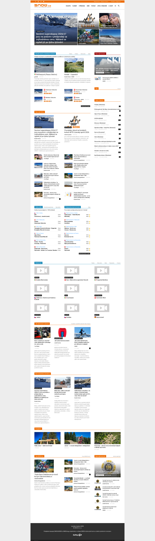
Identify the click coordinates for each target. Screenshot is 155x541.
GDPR (82, 526)
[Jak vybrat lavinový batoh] (62, 332)
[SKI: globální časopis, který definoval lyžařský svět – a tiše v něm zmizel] (107, 66)
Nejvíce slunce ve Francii (72, 233)
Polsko (76, 53)
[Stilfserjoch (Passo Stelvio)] (47, 65)
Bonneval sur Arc (68, 236)
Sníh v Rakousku (40, 219)
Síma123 (96, 157)
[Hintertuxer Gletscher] (38, 92)
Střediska (82, 6)
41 (119, 138)
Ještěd (38, 317)
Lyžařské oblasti (40, 31)
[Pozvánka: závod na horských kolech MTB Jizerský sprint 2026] (88, 20)
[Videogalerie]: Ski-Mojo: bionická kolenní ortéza (107, 109)
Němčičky (67, 216)
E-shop (111, 6)
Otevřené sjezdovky (48, 207)
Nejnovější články (39, 112)
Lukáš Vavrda (57, 342)
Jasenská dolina (68, 241)
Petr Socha (105, 496)
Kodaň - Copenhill (71, 74)
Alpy (89, 207)
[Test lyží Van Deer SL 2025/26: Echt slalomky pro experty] (97, 481)
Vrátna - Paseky (38, 241)
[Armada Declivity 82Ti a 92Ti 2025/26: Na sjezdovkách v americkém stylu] (97, 488)
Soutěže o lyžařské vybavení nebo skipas (80, 323)
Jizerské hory (37, 314)
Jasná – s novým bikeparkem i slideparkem (77, 445)
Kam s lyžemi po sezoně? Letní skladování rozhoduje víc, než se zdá (42, 342)
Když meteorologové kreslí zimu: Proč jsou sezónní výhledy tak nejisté (81, 184)
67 (119, 106)
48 (119, 133)
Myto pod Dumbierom (70, 243)
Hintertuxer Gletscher (51, 89)
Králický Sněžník (38, 295)
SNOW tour (37, 443)
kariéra (78, 526)
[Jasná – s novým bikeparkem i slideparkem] (77, 441)
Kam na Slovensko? (99, 132)
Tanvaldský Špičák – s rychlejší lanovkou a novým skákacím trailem (82, 479)
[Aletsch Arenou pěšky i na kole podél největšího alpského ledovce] (68, 488)
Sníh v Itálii (39, 226)
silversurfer (96, 111)
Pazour (45, 91)
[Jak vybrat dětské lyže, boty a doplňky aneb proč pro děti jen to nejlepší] (82, 332)
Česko (70, 53)
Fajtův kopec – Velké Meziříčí (72, 214)
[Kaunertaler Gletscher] (68, 91)
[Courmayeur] (77, 288)
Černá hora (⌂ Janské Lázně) (42, 216)
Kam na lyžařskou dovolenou (42, 373)
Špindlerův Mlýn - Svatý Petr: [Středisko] (104, 127)
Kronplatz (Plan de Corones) (42, 230)
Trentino (97, 277)
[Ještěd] (47, 308)
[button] (119, 5)
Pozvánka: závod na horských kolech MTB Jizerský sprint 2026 (76, 131)
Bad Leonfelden (68, 221)
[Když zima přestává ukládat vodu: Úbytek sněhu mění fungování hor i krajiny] (68, 165)
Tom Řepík (46, 158)
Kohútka (68, 317)
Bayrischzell (100, 317)
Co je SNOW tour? (86, 456)
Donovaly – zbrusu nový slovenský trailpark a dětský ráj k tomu (52, 194)
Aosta (66, 295)
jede (95, 147)
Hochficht (67, 223)
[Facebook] (35, 1)
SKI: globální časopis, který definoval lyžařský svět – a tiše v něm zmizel (107, 69)
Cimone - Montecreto (70, 230)
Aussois (66, 235)
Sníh (88, 6)
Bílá (35, 214)
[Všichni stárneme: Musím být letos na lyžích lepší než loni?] (110, 20)
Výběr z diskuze (99, 100)
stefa (95, 134)
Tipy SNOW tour (39, 456)
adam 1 (96, 152)
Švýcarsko (111, 263)
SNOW (104, 81)
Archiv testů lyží (116, 456)
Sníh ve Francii (40, 233)
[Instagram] (38, 1)
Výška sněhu (38, 207)
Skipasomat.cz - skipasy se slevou (101, 1)
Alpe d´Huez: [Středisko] (100, 114)
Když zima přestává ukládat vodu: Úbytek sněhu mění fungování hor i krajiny (81, 165)
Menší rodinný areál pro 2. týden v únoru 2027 (106, 146)
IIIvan (95, 138)
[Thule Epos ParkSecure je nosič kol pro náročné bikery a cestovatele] (88, 36)
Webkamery (38, 263)
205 (119, 152)
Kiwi (45, 99)
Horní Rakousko (98, 295)
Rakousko (83, 53)
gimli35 (36, 76)
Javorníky (67, 314)
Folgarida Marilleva (102, 280)
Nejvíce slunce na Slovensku (73, 240)
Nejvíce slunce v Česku (72, 213)
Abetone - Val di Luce (70, 228)
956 (119, 124)
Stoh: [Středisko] (98, 137)
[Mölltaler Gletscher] (38, 100)
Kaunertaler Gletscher (81, 89)
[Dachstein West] (107, 288)
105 (119, 143)
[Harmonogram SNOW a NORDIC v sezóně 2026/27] (97, 79)
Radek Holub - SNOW (69, 76)
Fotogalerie (38, 428)
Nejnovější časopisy (100, 53)
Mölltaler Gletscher (51, 97)
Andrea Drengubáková (79, 160)
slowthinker (97, 124)
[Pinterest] (41, 1)
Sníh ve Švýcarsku (40, 247)
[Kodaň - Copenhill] (77, 65)
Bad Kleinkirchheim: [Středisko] (102, 155)
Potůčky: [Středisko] (99, 104)
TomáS (95, 129)
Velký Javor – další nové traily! (43, 445)
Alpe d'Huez (37, 235)
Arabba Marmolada (42, 280)
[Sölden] (68, 99)
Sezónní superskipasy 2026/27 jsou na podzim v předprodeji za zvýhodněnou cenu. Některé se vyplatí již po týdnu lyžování (46, 133)
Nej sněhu (58, 207)
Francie (118, 263)
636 (119, 120)
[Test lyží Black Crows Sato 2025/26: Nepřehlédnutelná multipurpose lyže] (107, 469)
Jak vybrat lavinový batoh (61, 340)
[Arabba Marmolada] (47, 270)
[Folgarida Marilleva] (107, 270)
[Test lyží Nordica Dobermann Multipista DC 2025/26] (97, 508)
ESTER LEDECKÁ (98, 118)
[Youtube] (43, 1)
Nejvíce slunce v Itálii (71, 226)
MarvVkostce (77, 91)
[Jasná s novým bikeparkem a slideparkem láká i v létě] (68, 175)
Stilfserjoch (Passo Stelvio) (46, 74)
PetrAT (95, 120)
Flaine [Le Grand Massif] (40, 236)
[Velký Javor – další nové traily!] (47, 441)
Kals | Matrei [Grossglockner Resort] (77, 280)
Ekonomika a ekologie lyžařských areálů (105, 141)
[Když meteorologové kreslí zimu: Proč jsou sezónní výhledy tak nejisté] (68, 184)
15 (119, 156)
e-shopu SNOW (81, 531)
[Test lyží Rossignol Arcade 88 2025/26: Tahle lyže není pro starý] (97, 495)
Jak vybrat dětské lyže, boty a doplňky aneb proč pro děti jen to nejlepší (81, 342)
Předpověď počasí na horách (72, 207)
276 (119, 129)
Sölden (78, 97)
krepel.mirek (97, 115)
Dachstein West (101, 298)
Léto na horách (82, 21)
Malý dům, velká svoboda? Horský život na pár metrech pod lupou (51, 175)
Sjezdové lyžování (105, 23)
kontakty (73, 526)
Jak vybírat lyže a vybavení (42, 323)
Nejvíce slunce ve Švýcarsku (73, 247)
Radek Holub (37, 138)
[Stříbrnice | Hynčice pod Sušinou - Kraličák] (47, 288)
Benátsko (37, 277)
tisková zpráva (67, 134)
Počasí (93, 6)
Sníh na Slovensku (41, 240)
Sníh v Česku (39, 213)
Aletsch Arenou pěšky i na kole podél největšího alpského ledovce (82, 488)
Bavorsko (97, 314)
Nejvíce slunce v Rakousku (73, 219)
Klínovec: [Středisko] (99, 123)
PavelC (95, 106)
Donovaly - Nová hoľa (40, 243)
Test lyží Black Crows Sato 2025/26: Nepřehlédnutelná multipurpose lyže (107, 472)
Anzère (66, 248)
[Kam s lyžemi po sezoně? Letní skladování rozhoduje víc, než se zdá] (42, 332)
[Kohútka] (77, 308)
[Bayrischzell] (107, 308)
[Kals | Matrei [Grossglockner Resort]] (77, 270)
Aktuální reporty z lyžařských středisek (45, 53)
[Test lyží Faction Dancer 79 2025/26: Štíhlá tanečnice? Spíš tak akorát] (97, 501)
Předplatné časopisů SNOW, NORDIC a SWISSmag (56, 531)
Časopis (68, 6)
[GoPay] (77, 535)
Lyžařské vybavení (38, 338)
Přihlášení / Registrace (116, 1)
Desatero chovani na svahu (101, 150)
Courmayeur (70, 298)
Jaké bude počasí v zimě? (84, 253)
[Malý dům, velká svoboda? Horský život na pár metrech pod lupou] (38, 175)
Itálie (89, 53)
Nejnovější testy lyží (100, 456)
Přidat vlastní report (85, 106)
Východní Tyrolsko (69, 277)
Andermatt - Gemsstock (40, 248)
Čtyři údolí (67, 250)
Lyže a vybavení (102, 6)
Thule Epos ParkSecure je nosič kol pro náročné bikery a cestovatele (82, 156)
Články (74, 6)
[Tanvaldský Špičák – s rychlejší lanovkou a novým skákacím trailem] (68, 480)
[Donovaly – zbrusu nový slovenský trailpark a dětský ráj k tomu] (38, 194)
